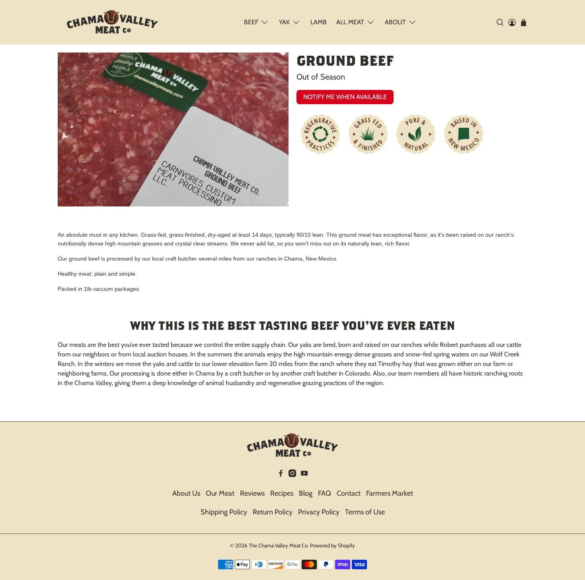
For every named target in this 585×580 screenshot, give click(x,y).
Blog (305, 493)
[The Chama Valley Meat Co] (112, 22)
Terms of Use (365, 512)
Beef (251, 22)
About (395, 22)
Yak (284, 22)
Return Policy (272, 512)
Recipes (281, 493)
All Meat (350, 22)
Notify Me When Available (345, 97)
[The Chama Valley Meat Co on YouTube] (304, 474)
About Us (186, 493)
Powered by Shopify (332, 545)
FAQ (324, 493)
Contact (349, 493)
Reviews (252, 493)
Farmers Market (389, 493)
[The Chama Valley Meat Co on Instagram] (292, 474)
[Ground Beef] (173, 129)
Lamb (318, 22)
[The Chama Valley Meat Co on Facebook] (281, 474)
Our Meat (220, 493)
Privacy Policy (318, 512)
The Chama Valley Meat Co (278, 545)
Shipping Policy (224, 512)
